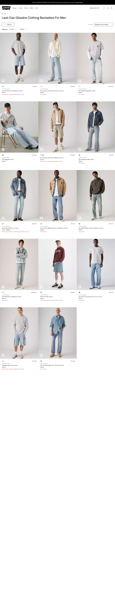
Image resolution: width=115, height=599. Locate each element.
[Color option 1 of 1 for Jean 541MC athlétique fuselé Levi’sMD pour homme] (79, 224)
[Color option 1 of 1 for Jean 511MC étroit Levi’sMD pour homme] (3, 292)
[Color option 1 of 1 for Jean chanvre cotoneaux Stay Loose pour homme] (41, 86)
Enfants (31, 8)
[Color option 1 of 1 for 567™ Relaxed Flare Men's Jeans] (79, 155)
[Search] (104, 8)
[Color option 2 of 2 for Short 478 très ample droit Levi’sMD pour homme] (43, 155)
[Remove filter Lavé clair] (16, 29)
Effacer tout (5, 29)
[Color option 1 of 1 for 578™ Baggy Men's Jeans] (3, 155)
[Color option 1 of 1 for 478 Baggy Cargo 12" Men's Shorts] (3, 361)
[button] (107, 8)
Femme (26, 8)
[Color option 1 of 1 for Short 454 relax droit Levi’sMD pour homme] (3, 86)
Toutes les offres (79, 2)
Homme (20, 8)
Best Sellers (4, 13)
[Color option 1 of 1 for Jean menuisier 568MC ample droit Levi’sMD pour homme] (41, 224)
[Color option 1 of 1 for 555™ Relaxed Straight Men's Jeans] (79, 86)
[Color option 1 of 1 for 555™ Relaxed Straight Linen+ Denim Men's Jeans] (41, 361)
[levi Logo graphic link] (6, 8)
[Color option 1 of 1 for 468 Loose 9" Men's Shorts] (41, 292)
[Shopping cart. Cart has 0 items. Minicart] (111, 8)
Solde (36, 8)
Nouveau (15, 8)
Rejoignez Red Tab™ (94, 8)
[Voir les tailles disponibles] (3, 81)
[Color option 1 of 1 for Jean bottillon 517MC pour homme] (3, 224)
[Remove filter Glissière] (26, 29)
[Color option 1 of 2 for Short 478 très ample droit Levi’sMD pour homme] (41, 155)
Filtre (9, 24)
